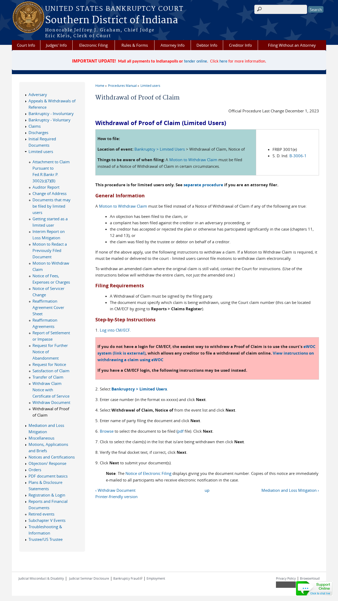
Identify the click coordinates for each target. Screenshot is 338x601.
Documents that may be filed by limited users (51, 206)
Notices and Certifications (52, 457)
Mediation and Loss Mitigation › (290, 490)
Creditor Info (240, 45)
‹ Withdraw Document (115, 490)
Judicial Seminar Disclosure (89, 578)
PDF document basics (48, 476)
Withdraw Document (51, 402)
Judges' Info (56, 45)
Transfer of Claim (47, 377)
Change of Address (49, 193)
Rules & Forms (134, 45)
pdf (180, 431)
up (207, 490)
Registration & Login (47, 495)
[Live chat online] (314, 588)
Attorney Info (173, 45)
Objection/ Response (47, 463)
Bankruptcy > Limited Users (159, 149)
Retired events (41, 514)
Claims (35, 126)
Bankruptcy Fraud (127, 578)
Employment (156, 578)
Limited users (150, 85)
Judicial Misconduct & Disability (41, 578)
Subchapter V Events (47, 520)
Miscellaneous (41, 438)
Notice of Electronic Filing (148, 473)
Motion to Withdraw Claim (193, 159)
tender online (195, 61)
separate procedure (203, 185)
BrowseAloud (310, 578)
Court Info (26, 45)
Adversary (38, 94)
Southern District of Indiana (111, 20)
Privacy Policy (286, 578)
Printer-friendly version (116, 496)
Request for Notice (49, 364)
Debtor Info (206, 45)
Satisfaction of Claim (50, 370)
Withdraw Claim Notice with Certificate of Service (50, 390)
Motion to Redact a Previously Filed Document (49, 250)
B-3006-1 (298, 155)
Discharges (38, 132)
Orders (35, 469)
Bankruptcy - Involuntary (51, 113)
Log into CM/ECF (115, 330)
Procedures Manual (122, 85)
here (223, 61)
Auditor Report (45, 187)
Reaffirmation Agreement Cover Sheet (48, 307)
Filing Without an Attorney (292, 45)
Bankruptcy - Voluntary (50, 119)
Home (99, 85)
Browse (107, 431)
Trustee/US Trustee (46, 539)
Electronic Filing (93, 45)
